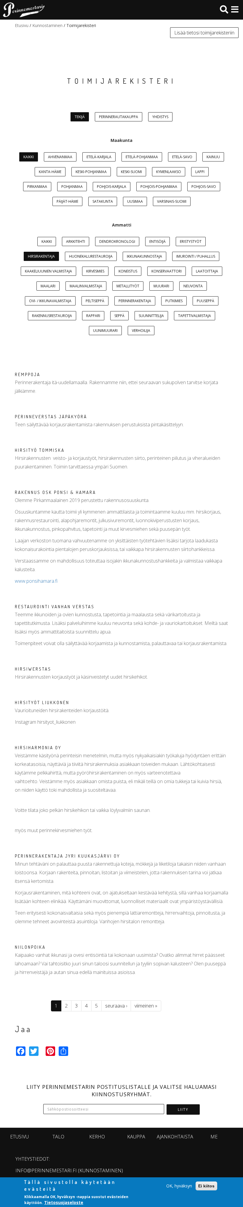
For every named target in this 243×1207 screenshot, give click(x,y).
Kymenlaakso (168, 171)
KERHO (97, 1136)
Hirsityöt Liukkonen (42, 702)
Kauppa (136, 1136)
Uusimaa (135, 201)
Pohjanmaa (72, 186)
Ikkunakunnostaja (144, 256)
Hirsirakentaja (41, 256)
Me (214, 1136)
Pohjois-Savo (203, 186)
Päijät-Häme (67, 201)
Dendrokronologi (117, 241)
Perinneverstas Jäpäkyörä (51, 416)
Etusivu (21, 25)
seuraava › (116, 1005)
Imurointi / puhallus (195, 256)
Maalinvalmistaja (86, 286)
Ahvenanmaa (60, 156)
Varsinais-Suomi (171, 201)
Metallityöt (127, 286)
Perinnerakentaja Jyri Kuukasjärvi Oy (67, 856)
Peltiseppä (95, 300)
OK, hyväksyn (179, 1186)
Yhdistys (160, 116)
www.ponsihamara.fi (36, 581)
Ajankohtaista (175, 1136)
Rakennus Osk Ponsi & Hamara (55, 492)
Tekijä (80, 116)
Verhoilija (141, 330)
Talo (58, 1136)
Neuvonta (193, 286)
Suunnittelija (151, 315)
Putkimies (174, 300)
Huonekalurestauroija (91, 256)
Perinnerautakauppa (118, 116)
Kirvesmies (95, 271)
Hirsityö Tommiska (40, 450)
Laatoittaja (207, 271)
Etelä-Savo (182, 156)
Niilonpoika (30, 947)
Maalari (48, 286)
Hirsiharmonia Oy (38, 747)
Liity (183, 1109)
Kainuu (213, 156)
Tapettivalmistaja (194, 315)
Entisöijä (157, 241)
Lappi (199, 171)
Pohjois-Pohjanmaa (158, 186)
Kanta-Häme (50, 171)
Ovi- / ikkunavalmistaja (50, 300)
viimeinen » (146, 1005)
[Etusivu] (22, 9)
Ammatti (121, 225)
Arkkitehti (75, 241)
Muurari (161, 286)
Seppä (119, 315)
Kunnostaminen (47, 25)
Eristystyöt (191, 241)
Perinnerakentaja (135, 300)
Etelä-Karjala (99, 156)
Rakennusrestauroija (52, 315)
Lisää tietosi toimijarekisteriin (204, 32)
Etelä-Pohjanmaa (142, 156)
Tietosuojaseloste (63, 1202)
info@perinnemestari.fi (46, 1170)
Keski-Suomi (131, 171)
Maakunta (121, 140)
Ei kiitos (206, 1186)
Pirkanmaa (37, 186)
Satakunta (102, 201)
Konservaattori (166, 271)
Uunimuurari (105, 330)
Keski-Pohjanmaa (91, 171)
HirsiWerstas (33, 669)
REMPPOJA (27, 374)
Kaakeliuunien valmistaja (48, 271)
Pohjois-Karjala (111, 186)
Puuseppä (205, 300)
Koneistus (128, 271)
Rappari (93, 315)
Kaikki (28, 156)
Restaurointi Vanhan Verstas (55, 606)
